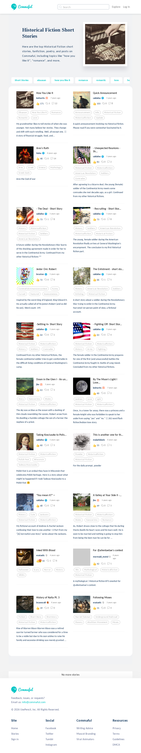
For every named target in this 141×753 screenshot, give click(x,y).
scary (36, 569)
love (116, 80)
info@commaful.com (34, 702)
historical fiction (112, 112)
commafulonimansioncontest (33, 289)
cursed (22, 294)
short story (35, 617)
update (99, 118)
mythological (90, 569)
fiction (22, 617)
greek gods (24, 173)
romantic (101, 80)
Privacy (117, 728)
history (22, 228)
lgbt (99, 399)
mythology (55, 167)
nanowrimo (34, 399)
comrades (80, 178)
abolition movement (97, 622)
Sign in (15, 739)
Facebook (51, 728)
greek (31, 167)
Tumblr (49, 739)
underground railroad (106, 617)
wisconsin (39, 459)
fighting (101, 349)
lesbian (79, 399)
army (90, 349)
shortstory (51, 617)
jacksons (44, 514)
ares (21, 167)
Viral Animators (85, 739)
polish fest (24, 459)
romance (83, 80)
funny (55, 289)
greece (42, 167)
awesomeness (51, 294)
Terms (116, 733)
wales (48, 399)
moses (115, 622)
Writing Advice (85, 728)
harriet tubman (82, 617)
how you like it (62, 80)
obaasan (41, 80)
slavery (78, 622)
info (97, 112)
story (21, 399)
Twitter (49, 733)
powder (79, 454)
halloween (24, 569)
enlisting (79, 294)
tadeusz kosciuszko (28, 465)
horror (47, 569)
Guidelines (118, 739)
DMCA (116, 744)
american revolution (85, 173)
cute (33, 514)
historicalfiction (83, 118)
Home (14, 728)
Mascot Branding (86, 733)
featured (34, 294)
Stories (15, 733)
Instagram (51, 744)
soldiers (105, 173)
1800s (22, 575)
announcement (82, 112)
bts (77, 569)
